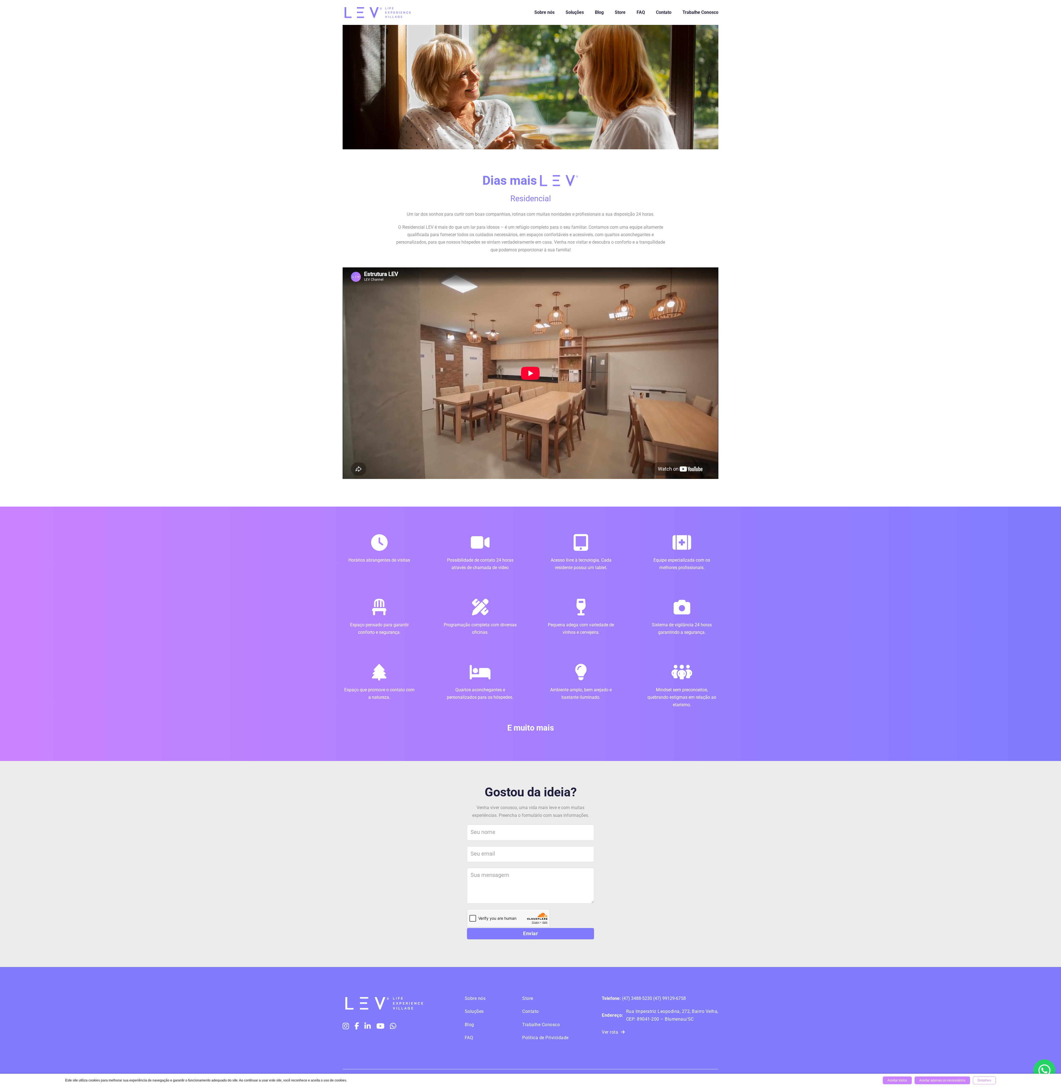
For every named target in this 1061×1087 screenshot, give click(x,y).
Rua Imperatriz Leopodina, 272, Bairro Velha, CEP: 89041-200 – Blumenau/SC (660, 1015)
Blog (599, 12)
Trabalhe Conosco (700, 12)
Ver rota (610, 1032)
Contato (663, 12)
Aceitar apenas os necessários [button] (942, 1080)
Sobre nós (544, 12)
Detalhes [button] (984, 1080)
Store (620, 12)
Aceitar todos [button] (897, 1080)
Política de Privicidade (545, 1037)
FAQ (641, 12)
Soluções (575, 12)
